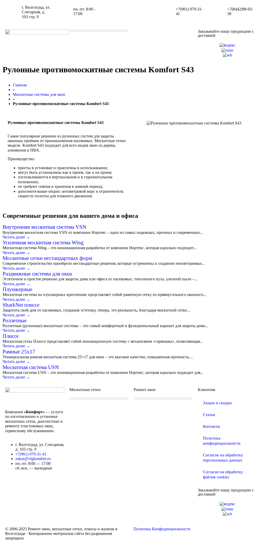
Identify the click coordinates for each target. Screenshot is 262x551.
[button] (98, 30)
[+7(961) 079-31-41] (165, 11)
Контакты (211, 426)
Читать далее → (16, 237)
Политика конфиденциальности (222, 440)
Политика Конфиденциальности (162, 529)
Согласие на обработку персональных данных (223, 457)
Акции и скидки (217, 403)
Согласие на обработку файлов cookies (223, 474)
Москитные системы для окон (39, 94)
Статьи (209, 414)
